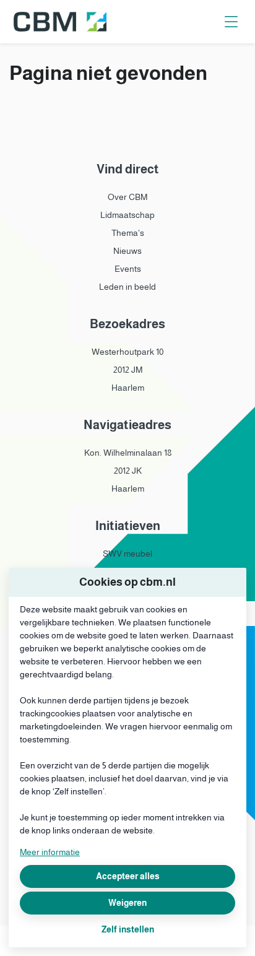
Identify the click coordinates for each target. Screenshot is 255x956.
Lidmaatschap (127, 215)
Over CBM (127, 197)
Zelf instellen (128, 929)
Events (128, 269)
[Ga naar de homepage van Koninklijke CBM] (60, 22)
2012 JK (128, 471)
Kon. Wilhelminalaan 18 (127, 453)
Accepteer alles (128, 876)
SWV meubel (127, 553)
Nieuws (127, 251)
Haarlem (127, 388)
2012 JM (127, 370)
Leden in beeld (127, 287)
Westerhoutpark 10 (127, 352)
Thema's (127, 233)
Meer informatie (50, 852)
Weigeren (127, 903)
